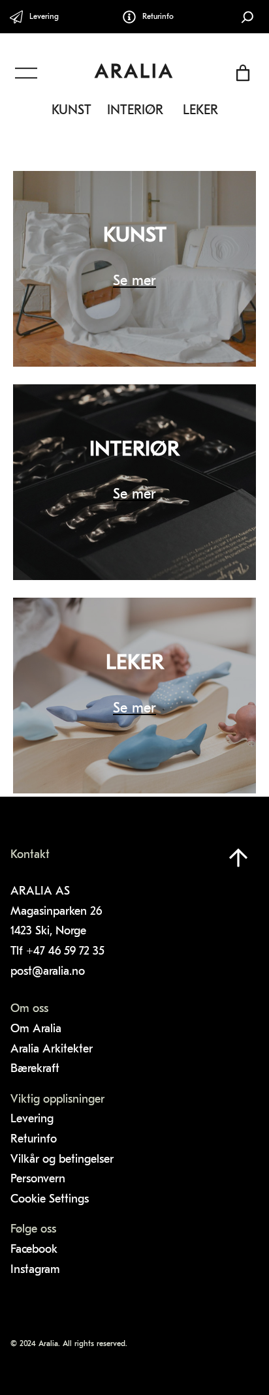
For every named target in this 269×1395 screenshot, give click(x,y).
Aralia (134, 73)
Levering (44, 17)
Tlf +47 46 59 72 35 (59, 952)
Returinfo (158, 17)
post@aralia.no (47, 972)
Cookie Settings (49, 1200)
